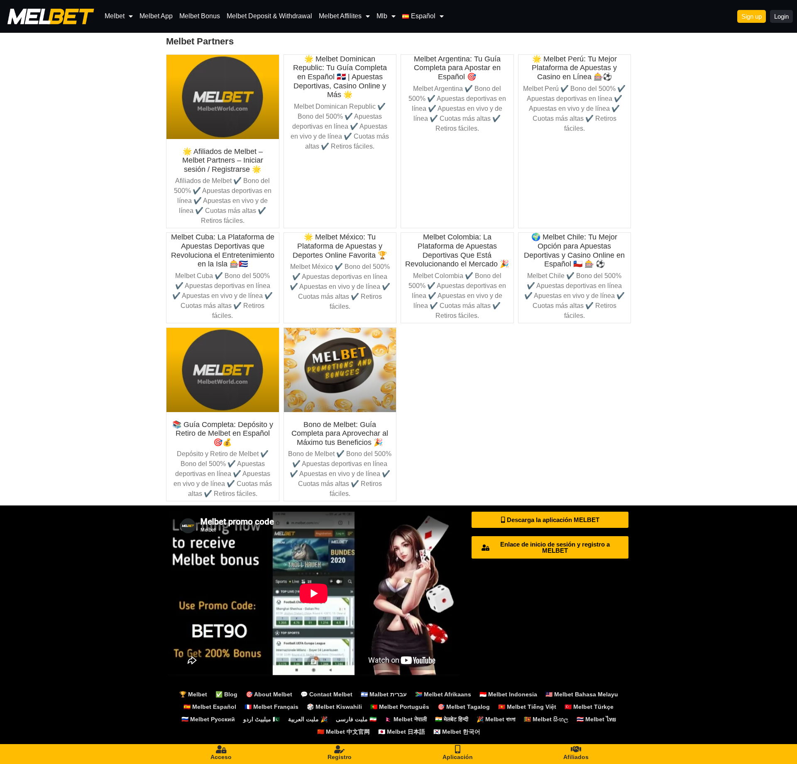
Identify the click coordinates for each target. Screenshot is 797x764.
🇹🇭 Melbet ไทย (596, 719)
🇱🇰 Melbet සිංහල (546, 719)
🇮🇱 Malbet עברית (384, 694)
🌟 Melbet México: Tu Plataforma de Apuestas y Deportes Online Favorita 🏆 (340, 246)
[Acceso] (221, 749)
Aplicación (458, 757)
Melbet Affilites (340, 16)
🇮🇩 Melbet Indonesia (508, 694)
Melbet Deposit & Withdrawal (269, 16)
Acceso (221, 757)
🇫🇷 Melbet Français (271, 706)
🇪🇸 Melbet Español (209, 706)
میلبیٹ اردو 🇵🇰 (261, 719)
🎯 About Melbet (269, 694)
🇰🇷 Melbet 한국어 (456, 731)
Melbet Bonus (199, 16)
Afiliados (576, 757)
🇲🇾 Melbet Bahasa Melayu (581, 694)
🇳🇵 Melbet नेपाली (406, 719)
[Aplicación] (458, 749)
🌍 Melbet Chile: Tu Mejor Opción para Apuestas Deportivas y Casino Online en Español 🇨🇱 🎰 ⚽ (574, 250)
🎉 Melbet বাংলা (496, 719)
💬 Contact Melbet (326, 694)
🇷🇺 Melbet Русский (208, 719)
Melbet (115, 16)
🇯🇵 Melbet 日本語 (401, 731)
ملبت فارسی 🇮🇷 (356, 719)
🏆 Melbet (193, 694)
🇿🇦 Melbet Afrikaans (443, 694)
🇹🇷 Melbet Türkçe (589, 706)
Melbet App (156, 16)
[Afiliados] (576, 749)
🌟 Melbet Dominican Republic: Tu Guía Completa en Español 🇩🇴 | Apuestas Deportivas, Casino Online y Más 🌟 (340, 77)
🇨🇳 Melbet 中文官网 (343, 731)
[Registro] (339, 749)
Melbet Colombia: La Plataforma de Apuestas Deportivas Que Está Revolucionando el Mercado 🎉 (457, 250)
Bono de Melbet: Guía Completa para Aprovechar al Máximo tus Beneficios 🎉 (339, 433)
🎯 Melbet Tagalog (464, 706)
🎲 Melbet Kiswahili (334, 706)
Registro (340, 757)
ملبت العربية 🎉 (308, 719)
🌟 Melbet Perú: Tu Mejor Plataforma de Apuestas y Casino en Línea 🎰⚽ (574, 68)
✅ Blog (226, 694)
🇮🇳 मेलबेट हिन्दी (451, 719)
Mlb (381, 16)
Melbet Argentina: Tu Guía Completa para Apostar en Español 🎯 (457, 68)
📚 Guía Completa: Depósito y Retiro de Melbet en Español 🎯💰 (222, 433)
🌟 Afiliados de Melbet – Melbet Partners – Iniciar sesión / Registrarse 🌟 (222, 160)
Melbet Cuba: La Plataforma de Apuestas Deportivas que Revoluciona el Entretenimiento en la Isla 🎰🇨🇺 (222, 250)
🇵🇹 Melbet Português (399, 706)
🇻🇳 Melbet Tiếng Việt (527, 706)
